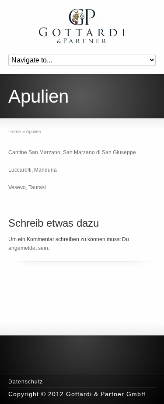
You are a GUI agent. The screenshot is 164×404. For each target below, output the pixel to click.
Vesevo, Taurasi (27, 187)
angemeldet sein (28, 248)
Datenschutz (25, 382)
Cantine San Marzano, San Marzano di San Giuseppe (72, 152)
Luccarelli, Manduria (32, 170)
